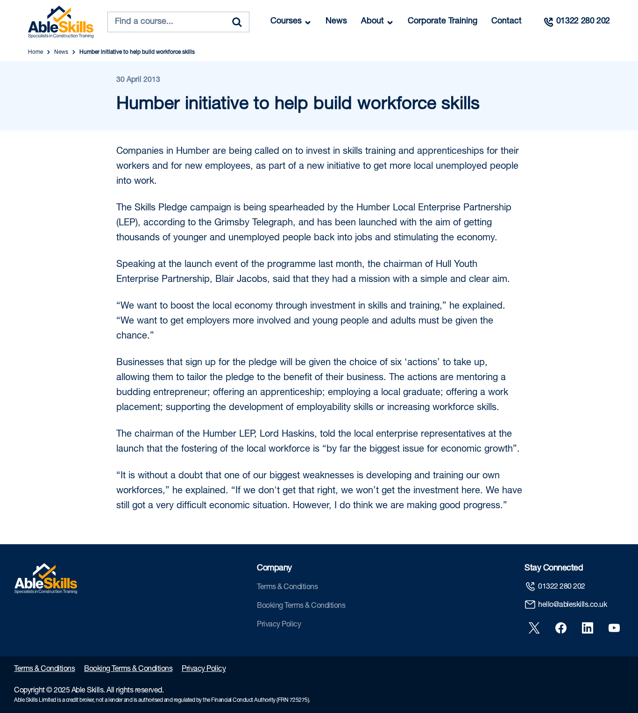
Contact (506, 21)
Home (35, 52)
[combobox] (178, 22)
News (336, 21)
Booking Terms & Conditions (301, 606)
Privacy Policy (279, 625)
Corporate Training (442, 21)
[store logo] (60, 22)
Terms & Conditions (287, 587)
